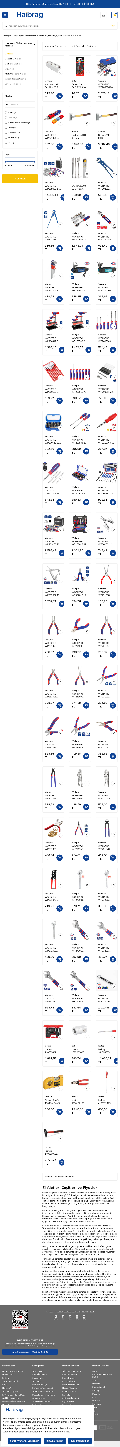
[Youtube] (84, 1317)
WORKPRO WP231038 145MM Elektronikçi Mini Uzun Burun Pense (106, 594)
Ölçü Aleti (9, 69)
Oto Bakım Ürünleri (70, 1384)
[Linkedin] (70, 1317)
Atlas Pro (13, 137)
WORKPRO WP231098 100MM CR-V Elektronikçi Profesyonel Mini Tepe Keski (53, 695)
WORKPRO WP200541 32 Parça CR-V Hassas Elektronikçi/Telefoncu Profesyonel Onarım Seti (80, 492)
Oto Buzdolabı (69, 1391)
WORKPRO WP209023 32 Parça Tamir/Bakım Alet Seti (79, 543)
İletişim (5, 1378)
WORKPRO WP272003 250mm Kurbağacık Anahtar (50, 949)
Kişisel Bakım (68, 1401)
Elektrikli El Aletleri (13, 59)
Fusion (12, 112)
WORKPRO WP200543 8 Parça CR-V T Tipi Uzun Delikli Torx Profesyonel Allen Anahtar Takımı (80, 340)
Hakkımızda (7, 1374)
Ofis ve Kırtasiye (39, 1384)
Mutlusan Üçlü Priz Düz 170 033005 (52, 86)
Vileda (95, 1380)
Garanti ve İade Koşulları (13, 1401)
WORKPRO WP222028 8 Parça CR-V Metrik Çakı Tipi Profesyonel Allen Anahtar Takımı (79, 289)
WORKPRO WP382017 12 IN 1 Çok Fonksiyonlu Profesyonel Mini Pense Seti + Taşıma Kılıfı (80, 594)
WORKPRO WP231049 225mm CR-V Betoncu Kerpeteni (51, 797)
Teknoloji (36, 1381)
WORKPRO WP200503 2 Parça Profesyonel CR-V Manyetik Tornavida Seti (80, 441)
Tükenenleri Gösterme (86, 46)
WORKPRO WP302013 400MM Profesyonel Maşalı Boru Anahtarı (51, 238)
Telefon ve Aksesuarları (43, 1391)
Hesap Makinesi (69, 1388)
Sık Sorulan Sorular (11, 1381)
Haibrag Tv (7, 1388)
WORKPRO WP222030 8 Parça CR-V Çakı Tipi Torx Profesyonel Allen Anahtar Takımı (106, 289)
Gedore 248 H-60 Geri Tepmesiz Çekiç (106, 137)
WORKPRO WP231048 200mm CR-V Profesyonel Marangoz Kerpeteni (104, 848)
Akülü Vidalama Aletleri (15, 74)
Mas (94, 1397)
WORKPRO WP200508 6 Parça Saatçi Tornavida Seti (52, 391)
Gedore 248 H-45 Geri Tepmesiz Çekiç (79, 137)
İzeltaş (48, 1046)
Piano (12, 127)
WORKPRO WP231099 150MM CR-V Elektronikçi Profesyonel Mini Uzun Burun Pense (80, 695)
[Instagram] (77, 1317)
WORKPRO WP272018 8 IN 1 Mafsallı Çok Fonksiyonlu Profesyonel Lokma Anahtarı (106, 238)
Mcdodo (96, 1394)
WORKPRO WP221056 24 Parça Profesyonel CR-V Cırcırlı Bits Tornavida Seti (53, 137)
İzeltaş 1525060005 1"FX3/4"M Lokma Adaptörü (78, 1051)
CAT (11, 142)
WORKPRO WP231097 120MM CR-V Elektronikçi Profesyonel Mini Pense (106, 645)
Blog (4, 1384)
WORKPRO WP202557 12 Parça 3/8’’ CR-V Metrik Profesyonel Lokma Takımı (80, 238)
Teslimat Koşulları (10, 1391)
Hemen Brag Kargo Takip (13, 1371)
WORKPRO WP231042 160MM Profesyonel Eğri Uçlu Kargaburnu (106, 746)
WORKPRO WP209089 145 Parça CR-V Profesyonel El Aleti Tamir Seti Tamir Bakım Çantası (53, 187)
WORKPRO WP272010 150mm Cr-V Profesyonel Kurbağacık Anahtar (78, 949)
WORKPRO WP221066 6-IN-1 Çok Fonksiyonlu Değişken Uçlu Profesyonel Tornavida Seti (105, 441)
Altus (94, 1371)
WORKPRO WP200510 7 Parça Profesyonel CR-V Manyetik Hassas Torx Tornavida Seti (80, 391)
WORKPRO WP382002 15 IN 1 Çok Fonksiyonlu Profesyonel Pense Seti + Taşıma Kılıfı (52, 594)
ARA (113, 25)
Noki (94, 1411)
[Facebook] (56, 1317)
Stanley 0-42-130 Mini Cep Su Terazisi (53, 1102)
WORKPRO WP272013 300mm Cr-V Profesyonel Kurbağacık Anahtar (78, 1000)
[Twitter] (63, 1317)
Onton (74, 81)
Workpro (14, 132)
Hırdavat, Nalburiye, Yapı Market (54, 35)
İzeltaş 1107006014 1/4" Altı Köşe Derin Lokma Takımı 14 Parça (53, 1051)
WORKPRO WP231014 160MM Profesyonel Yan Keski (53, 746)
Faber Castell (98, 1387)
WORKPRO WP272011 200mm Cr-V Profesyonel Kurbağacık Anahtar (104, 949)
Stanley (48, 1096)
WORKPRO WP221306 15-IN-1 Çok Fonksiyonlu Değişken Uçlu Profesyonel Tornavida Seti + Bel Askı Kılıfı (52, 492)
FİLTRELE (20, 178)
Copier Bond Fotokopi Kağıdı (102, 1375)
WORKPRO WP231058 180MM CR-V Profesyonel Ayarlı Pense (78, 797)
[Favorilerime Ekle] (60, 72)
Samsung (96, 1404)
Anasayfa (6, 35)
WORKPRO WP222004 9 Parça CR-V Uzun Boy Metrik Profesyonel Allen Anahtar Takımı (53, 289)
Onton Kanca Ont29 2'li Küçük (80, 86)
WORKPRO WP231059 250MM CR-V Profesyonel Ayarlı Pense (104, 797)
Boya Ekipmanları (13, 84)
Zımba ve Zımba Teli (14, 64)
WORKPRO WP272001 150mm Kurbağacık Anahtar (77, 898)
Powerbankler (68, 1378)
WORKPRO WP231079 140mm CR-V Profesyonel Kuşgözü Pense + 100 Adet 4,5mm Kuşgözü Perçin (53, 848)
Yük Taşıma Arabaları (71, 1371)
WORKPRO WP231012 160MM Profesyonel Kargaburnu (104, 695)
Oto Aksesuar (38, 1398)
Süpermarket (38, 1378)
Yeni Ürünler (37, 1371)
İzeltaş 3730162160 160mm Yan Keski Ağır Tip (78, 1102)
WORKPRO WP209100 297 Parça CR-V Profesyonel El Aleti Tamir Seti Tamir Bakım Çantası (53, 543)
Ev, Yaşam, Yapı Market (25, 35)
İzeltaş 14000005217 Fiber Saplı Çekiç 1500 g (53, 1152)
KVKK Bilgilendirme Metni (13, 1395)
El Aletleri (9, 54)
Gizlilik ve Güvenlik (10, 1398)
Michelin (96, 1400)
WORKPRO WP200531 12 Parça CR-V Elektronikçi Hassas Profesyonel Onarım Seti (105, 492)
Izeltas (101, 1096)
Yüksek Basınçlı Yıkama (15, 79)
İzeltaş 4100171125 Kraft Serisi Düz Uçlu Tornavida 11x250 (106, 1102)
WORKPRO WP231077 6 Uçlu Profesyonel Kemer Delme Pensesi (51, 898)
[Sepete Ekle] (59, 96)
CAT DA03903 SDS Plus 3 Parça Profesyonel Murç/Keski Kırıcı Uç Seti (79, 187)
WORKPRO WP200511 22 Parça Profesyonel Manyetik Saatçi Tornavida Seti (106, 391)
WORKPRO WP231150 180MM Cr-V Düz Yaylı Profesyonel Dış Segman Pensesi (80, 848)
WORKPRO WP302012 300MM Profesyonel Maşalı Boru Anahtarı (104, 187)
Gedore (12, 117)
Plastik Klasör (68, 1381)
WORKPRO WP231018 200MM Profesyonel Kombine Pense (79, 746)
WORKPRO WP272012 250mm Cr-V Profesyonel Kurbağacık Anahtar (51, 1000)
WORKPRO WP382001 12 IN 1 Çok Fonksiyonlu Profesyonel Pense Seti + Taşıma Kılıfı (105, 543)
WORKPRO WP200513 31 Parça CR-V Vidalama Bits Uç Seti (52, 441)
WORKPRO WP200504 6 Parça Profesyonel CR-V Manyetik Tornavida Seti (106, 340)
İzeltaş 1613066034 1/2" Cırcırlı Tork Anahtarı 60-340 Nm (106, 1051)
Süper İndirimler (39, 1374)
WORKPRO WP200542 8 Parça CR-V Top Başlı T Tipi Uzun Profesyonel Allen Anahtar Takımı (53, 340)
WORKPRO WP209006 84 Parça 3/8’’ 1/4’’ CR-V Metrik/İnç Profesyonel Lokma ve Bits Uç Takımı (106, 86)
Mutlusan (49, 81)
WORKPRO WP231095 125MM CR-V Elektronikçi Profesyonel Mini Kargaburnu (53, 645)
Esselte (95, 1414)
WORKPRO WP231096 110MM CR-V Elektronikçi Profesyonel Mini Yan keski (80, 645)
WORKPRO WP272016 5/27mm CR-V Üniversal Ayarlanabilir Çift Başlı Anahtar (106, 1000)
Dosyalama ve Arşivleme (43, 1395)
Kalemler (66, 1395)
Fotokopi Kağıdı (69, 1374)
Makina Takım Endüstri (19, 122)
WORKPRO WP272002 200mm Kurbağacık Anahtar (104, 898)
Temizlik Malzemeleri (42, 1401)
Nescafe (96, 1384)
